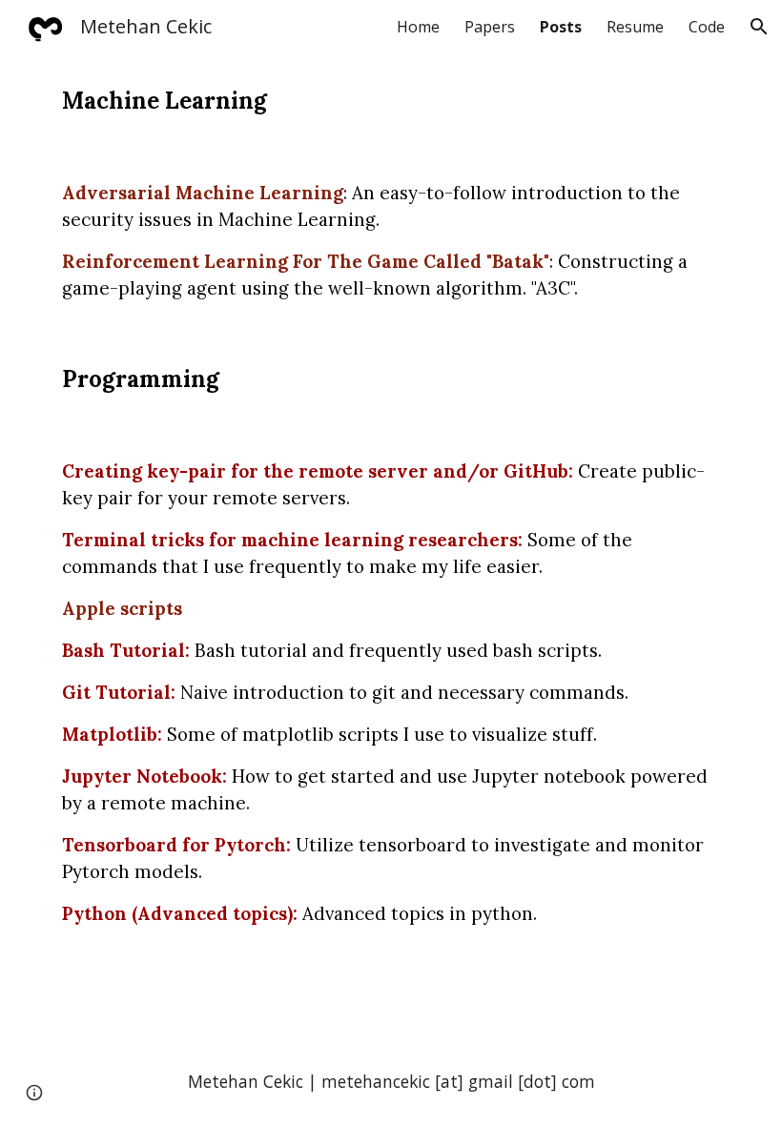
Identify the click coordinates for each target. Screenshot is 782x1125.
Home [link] (418, 26)
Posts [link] (561, 26)
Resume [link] (635, 26)
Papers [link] (489, 26)
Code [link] (707, 26)
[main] (391, 101)
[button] (759, 27)
